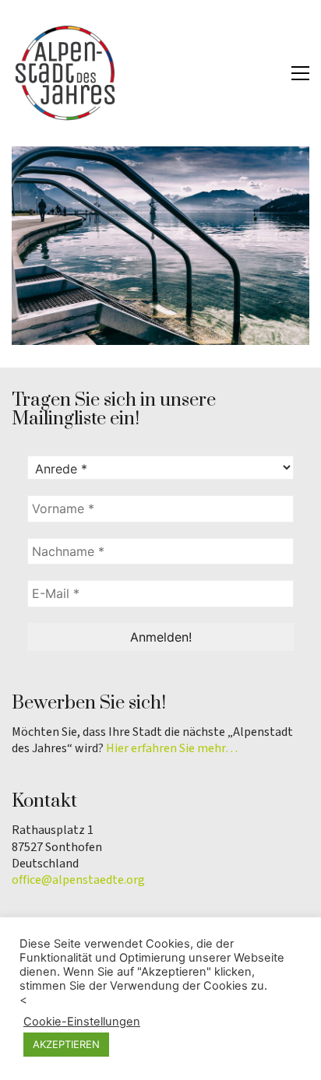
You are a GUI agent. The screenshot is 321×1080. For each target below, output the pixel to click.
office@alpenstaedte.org (78, 880)
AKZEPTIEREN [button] (66, 1044)
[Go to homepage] (66, 73)
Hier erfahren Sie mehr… (172, 749)
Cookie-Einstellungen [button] (81, 1022)
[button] (300, 73)
